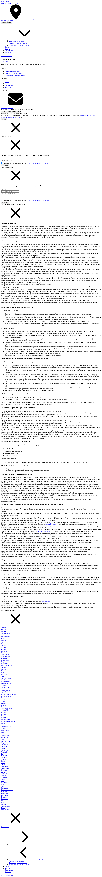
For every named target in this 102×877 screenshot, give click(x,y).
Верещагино (5, 664)
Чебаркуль (4, 793)
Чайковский (5, 791)
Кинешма (4, 703)
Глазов (3, 676)
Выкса (3, 673)
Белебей (3, 647)
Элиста (3, 804)
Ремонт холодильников (13, 71)
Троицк (3, 775)
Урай (2, 781)
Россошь (4, 757)
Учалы (3, 786)
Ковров (3, 705)
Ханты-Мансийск (7, 790)
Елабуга (3, 685)
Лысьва (3, 723)
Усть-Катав (4, 782)
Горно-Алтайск (6, 678)
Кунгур (3, 714)
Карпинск (4, 701)
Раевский (4, 752)
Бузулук (3, 662)
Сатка (3, 763)
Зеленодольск (5, 691)
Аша (2, 642)
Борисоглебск (5, 656)
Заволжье (4, 689)
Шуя (2, 802)
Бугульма (4, 658)
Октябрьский (5, 741)
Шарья (3, 800)
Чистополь (4, 795)
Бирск (3, 653)
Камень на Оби (6, 696)
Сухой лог (4, 770)
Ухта (2, 784)
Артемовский (5, 637)
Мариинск (4, 725)
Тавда (3, 772)
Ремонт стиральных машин (14, 73)
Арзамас (3, 635)
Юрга (3, 808)
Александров (5, 633)
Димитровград (6, 683)
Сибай (3, 764)
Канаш (3, 698)
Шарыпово (4, 799)
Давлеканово (5, 682)
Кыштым (4, 716)
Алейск (3, 631)
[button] (51, 128)
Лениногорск (5, 719)
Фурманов (4, 788)
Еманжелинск (5, 687)
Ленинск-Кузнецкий (8, 721)
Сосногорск (5, 768)
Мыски (3, 734)
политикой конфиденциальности (39, 163)
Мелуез (3, 728)
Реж (2, 754)
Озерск (3, 739)
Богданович (5, 655)
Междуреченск (6, 727)
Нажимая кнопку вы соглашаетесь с (26, 163)
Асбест (3, 638)
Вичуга (3, 667)
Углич (3, 779)
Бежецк (3, 646)
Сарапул (3, 759)
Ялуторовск (5, 809)
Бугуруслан (5, 660)
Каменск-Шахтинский (8, 694)
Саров (3, 761)
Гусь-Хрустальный (7, 680)
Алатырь (4, 629)
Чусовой (4, 797)
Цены (7, 82)
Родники (4, 755)
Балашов (4, 644)
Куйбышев (4, 710)
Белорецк (4, 651)
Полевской (4, 750)
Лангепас (4, 718)
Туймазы (4, 777)
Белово (3, 649)
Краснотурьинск (6, 709)
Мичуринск (5, 730)
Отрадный (4, 745)
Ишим (3, 692)
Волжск (3, 669)
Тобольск (4, 773)
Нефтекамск (5, 736)
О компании (9, 85)
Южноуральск (5, 806)
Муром (3, 732)
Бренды (7, 83)
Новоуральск (5, 737)
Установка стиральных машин (15, 75)
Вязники (4, 674)
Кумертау (4, 712)
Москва (3, 628)
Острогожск (5, 743)
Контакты (8, 87)
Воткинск (4, 671)
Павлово (4, 746)
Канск (3, 700)
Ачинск (3, 640)
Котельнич (4, 707)
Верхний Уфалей (6, 665)
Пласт (3, 748)
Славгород (4, 766)
